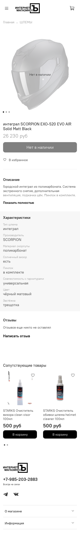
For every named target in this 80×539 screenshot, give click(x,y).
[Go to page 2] (7, 445)
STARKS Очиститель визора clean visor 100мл (18, 414)
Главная (8, 22)
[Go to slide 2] (6, 112)
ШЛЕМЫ (26, 22)
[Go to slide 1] (3, 112)
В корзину (20, 434)
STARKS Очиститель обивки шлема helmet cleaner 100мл (59, 414)
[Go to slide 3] (9, 112)
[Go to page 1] (4, 445)
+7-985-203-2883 (20, 479)
